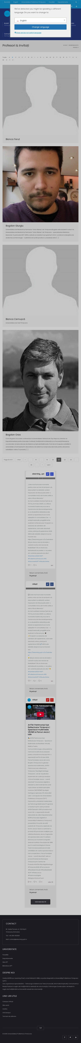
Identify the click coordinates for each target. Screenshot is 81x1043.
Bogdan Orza (13, 434)
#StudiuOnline (44, 561)
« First (18, 460)
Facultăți (5, 955)
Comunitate (8, 35)
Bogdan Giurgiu (14, 225)
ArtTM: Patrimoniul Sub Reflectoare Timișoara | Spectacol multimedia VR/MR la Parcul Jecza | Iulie (39, 730)
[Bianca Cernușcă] (40, 280)
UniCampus (7, 1013)
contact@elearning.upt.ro (18, 939)
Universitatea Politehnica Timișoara (33, 2)
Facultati (52, 2)
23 (71, 460)
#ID (45, 559)
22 (65, 460)
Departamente (63, 2)
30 (31, 465)
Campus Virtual (8, 1002)
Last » (49, 465)
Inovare (72, 24)
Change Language (40, 27)
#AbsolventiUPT (33, 561)
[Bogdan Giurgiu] (40, 184)
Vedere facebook (47, 584)
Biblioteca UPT (7, 966)
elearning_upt (38, 474)
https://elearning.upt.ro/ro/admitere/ (40, 653)
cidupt (35, 584)
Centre (5, 1009)
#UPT (41, 556)
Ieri (52, 565)
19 (47, 460)
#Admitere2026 (33, 556)
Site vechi (6, 1005)
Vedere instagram (47, 474)
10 (36, 460)
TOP (40, 1028)
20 (53, 460)
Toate (5, 57)
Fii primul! (33, 576)
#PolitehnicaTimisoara (36, 559)
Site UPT (5, 962)
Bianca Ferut (13, 139)
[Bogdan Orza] (40, 380)
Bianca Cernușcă (15, 319)
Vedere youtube (47, 700)
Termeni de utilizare (9, 1016)
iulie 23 (50, 882)
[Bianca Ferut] (40, 100)
